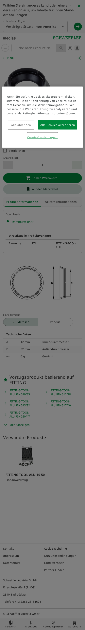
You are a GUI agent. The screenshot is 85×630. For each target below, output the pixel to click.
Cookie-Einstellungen (42, 137)
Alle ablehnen (21, 125)
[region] (42, 117)
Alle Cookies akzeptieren (57, 125)
